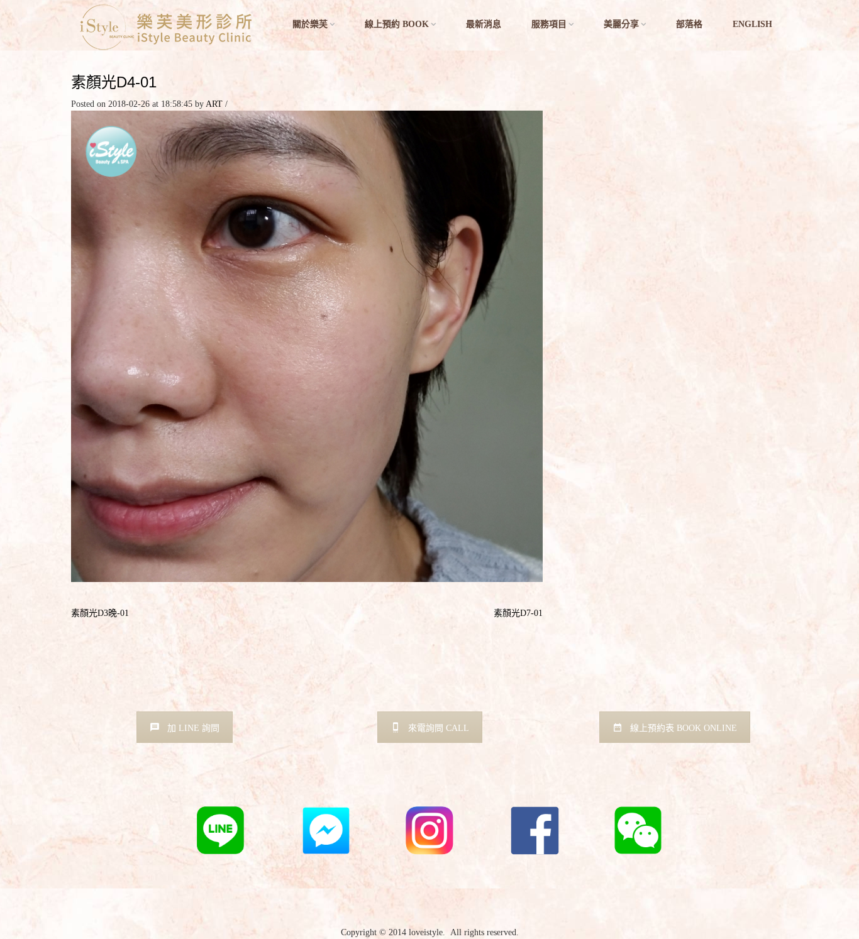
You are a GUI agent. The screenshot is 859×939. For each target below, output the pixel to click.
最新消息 (483, 24)
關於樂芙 (310, 24)
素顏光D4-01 (114, 82)
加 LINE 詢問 (193, 728)
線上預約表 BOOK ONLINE (683, 728)
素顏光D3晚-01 (100, 613)
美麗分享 (621, 24)
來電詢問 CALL (438, 728)
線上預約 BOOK (397, 24)
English (752, 24)
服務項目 (549, 24)
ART (214, 104)
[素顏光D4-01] (307, 345)
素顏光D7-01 (518, 613)
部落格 (689, 24)
